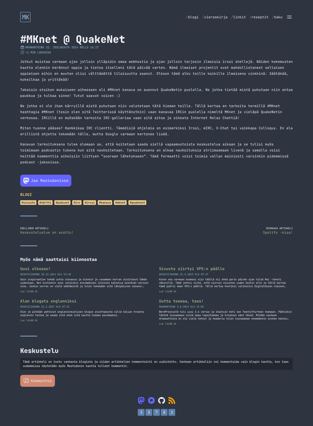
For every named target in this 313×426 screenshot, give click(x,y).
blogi (192, 17)
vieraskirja (215, 17)
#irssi (90, 202)
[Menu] (289, 17)
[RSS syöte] (171, 400)
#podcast (62, 202)
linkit (238, 17)
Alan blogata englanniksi (48, 301)
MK (25, 17)
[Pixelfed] (151, 400)
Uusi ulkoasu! (35, 268)
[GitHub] (161, 400)
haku (277, 17)
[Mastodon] (141, 400)
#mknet (120, 202)
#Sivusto (28, 202)
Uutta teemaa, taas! (181, 301)
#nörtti (45, 202)
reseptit (258, 17)
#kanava (105, 202)
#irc (76, 202)
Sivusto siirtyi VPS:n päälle (192, 268)
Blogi (26, 194)
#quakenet (137, 202)
